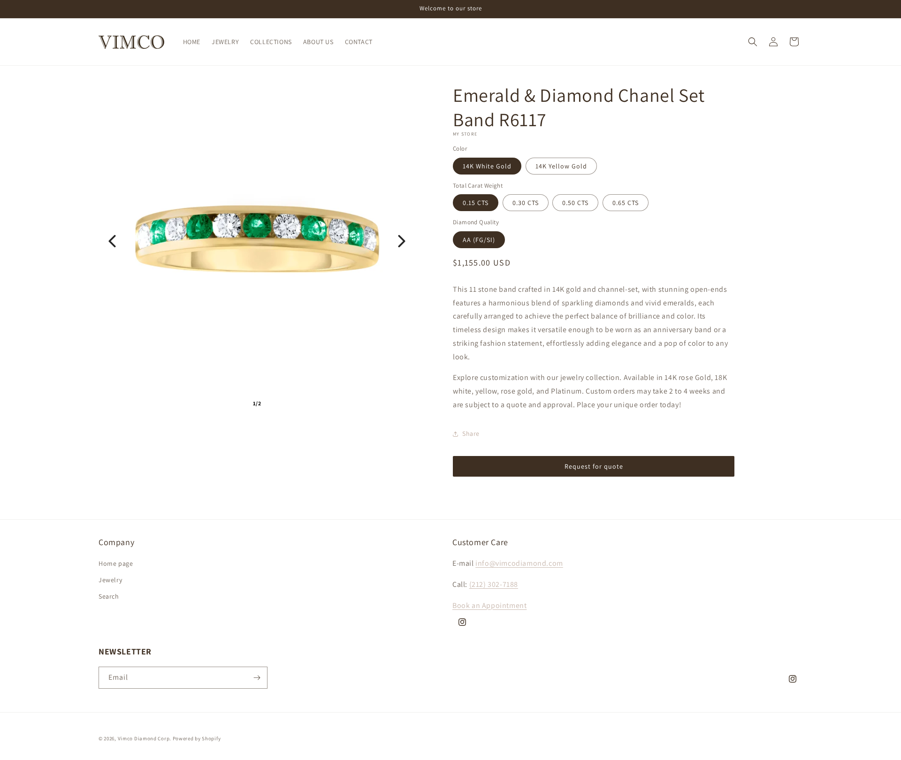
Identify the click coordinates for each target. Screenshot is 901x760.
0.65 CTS (625, 202)
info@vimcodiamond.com (519, 563)
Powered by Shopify (197, 738)
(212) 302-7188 (493, 584)
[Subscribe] (256, 678)
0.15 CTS (476, 202)
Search (109, 596)
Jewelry (110, 580)
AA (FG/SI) (479, 240)
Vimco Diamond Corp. (144, 738)
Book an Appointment (489, 605)
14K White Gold (487, 166)
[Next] (401, 241)
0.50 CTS (575, 202)
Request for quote (594, 466)
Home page (116, 563)
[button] (752, 41)
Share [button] (471, 433)
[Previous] (112, 241)
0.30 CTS (525, 202)
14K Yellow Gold (561, 166)
